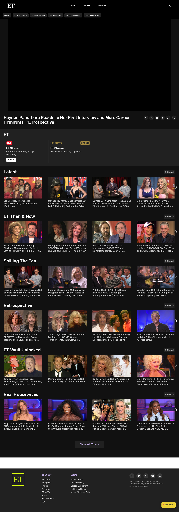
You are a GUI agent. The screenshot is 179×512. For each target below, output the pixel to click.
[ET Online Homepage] (11, 6)
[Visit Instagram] (145, 476)
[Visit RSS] (159, 476)
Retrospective (55, 15)
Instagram (46, 482)
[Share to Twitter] (151, 118)
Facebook (46, 479)
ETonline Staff (48, 498)
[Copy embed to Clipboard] (173, 118)
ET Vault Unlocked (73, 15)
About (44, 495)
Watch (12, 160)
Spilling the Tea (38, 15)
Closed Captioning (79, 485)
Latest (6, 15)
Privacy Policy (77, 482)
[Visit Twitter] (138, 476)
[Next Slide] (176, 188)
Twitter (45, 485)
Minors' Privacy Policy (81, 492)
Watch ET (103, 5)
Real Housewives (92, 15)
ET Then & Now (20, 15)
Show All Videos (89, 444)
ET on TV (46, 492)
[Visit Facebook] (131, 476)
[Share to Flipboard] (162, 118)
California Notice (78, 489)
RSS (44, 501)
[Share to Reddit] (157, 118)
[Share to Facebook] (145, 118)
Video (87, 5)
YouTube (46, 489)
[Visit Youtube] (152, 475)
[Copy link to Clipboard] (168, 118)
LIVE (73, 5)
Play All (170, 172)
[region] (89, 65)
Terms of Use (77, 479)
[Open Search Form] (170, 6)
